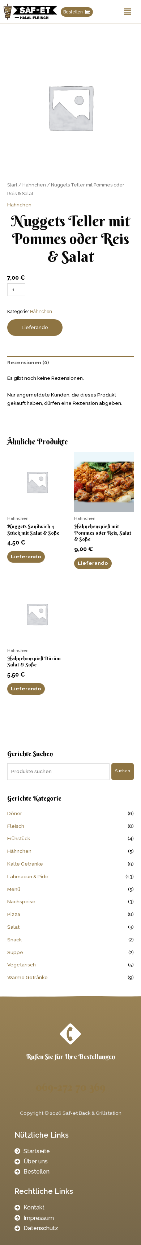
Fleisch (15, 826)
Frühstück (18, 838)
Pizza (13, 914)
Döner (14, 813)
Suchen (122, 771)
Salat (13, 927)
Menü (13, 889)
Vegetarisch (21, 964)
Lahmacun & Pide (27, 876)
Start (12, 185)
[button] (127, 12)
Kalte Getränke (25, 864)
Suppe (15, 952)
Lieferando (35, 327)
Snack (14, 939)
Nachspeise (21, 901)
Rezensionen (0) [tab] (28, 362)
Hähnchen (34, 185)
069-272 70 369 (71, 1087)
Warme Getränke (27, 977)
